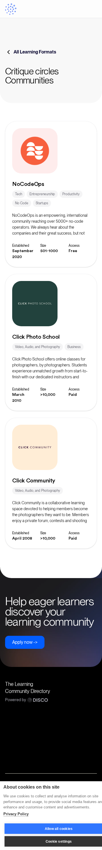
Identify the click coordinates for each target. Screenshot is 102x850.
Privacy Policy (16, 814)
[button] (91, 9)
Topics (11, 727)
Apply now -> (24, 642)
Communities (17, 717)
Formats (12, 748)
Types (10, 738)
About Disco (16, 759)
